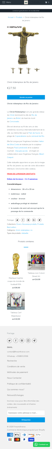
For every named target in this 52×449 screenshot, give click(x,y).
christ (18, 230)
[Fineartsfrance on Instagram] (29, 340)
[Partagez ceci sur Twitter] (17, 220)
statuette (24, 233)
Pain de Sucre (34, 133)
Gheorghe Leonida (21, 151)
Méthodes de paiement (17, 372)
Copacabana (20, 136)
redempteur (25, 230)
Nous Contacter (14, 378)
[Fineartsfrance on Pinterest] (22, 340)
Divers (18, 224)
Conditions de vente (16, 366)
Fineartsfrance (19, 426)
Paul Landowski (20, 147)
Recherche (12, 360)
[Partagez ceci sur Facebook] (22, 220)
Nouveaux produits (29, 224)
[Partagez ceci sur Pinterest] (28, 220)
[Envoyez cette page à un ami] (39, 220)
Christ (12, 115)
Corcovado (14, 121)
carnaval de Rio (37, 136)
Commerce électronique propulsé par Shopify (26, 430)
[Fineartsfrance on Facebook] (16, 340)
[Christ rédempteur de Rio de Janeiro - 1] (26, 45)
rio (31, 230)
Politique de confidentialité (19, 383)
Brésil (18, 118)
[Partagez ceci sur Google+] (33, 220)
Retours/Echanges (15, 395)
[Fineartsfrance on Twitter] (10, 340)
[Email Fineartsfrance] (35, 340)
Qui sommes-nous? (15, 389)
